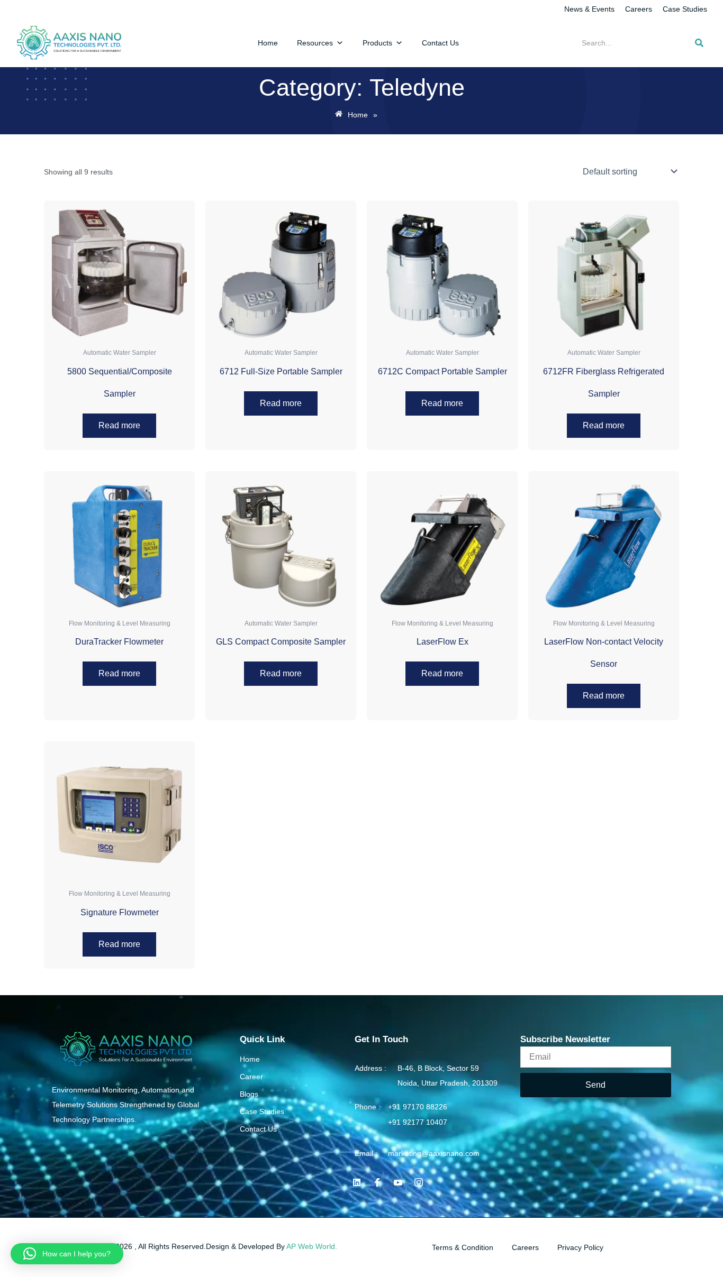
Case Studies (685, 9)
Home (268, 43)
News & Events (589, 9)
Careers (638, 9)
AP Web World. (311, 1246)
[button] (67, 1253)
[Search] (699, 42)
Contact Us (440, 43)
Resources (315, 43)
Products (377, 43)
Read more (119, 425)
